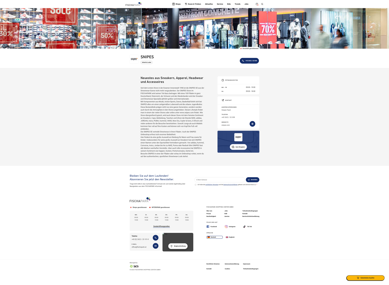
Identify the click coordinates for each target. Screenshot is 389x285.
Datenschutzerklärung (232, 264)
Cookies (227, 268)
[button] (238, 147)
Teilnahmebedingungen (250, 268)
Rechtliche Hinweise (213, 264)
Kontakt (209, 268)
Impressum (246, 264)
